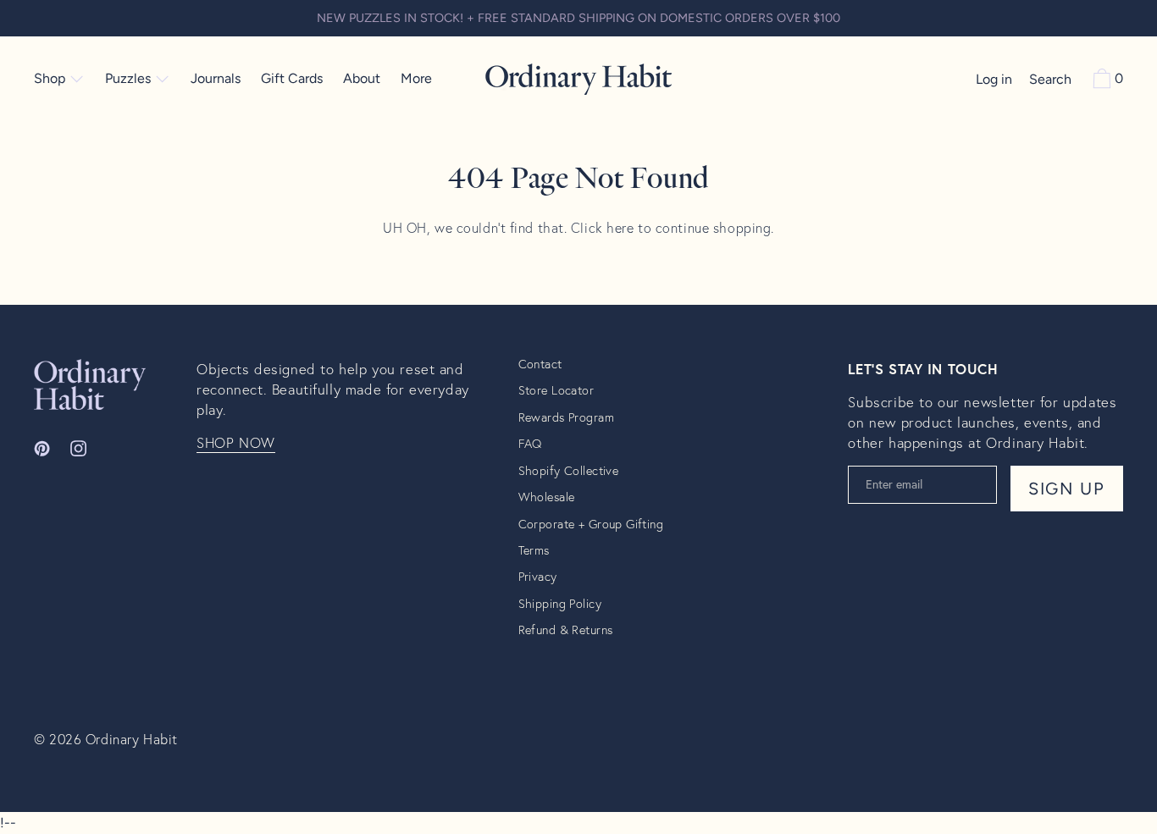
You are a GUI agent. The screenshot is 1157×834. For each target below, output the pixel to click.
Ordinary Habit (132, 739)
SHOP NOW (236, 443)
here (620, 227)
